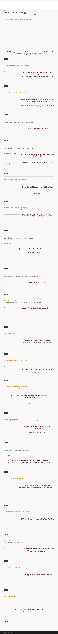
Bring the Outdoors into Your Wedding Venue (15, 360)
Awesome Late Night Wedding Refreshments (15, 386)
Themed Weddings (31, 66)
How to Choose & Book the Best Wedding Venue (16, 179)
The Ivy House (7, 275)
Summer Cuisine (25, 420)
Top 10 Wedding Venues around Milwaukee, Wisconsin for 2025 (20, 19)
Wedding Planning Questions (11, 541)
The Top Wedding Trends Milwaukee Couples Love (17, 65)
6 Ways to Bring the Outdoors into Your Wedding (16, 511)
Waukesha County (25, 302)
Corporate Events (13, 276)
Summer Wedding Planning (11, 419)
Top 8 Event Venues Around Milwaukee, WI (15, 478)
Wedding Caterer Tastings (10, 449)
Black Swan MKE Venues (10, 333)
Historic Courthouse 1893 (10, 300)
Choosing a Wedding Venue (11, 237)
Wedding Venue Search (10, 596)
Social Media (26, 66)
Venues (35, 66)
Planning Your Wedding (10, 146)
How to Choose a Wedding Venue (12, 121)
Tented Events (25, 361)
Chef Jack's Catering (7, 66)
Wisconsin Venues (32, 122)
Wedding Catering (38, 66)
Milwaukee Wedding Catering (20, 66)
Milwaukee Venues (13, 66)
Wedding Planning (43, 66)
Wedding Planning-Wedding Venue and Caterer (16, 92)
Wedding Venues (49, 66)
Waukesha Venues (22, 122)
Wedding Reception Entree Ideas (12, 567)
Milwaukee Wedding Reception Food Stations (15, 207)
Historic (12, 181)
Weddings (39, 148)
